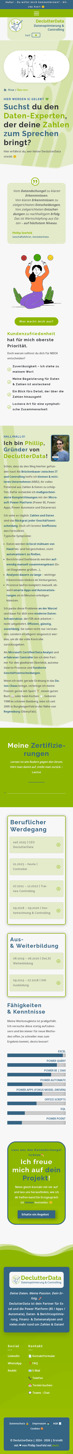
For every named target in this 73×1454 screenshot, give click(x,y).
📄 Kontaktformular (41, 1356)
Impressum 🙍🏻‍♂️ (41, 1423)
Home (11, 90)
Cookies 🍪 (36, 1428)
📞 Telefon (35, 1378)
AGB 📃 (57, 1423)
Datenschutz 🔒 (19, 1423)
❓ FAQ (33, 1363)
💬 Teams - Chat (39, 1393)
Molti (55, 1445)
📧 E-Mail (34, 1370)
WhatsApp (15, 1363)
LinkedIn (14, 1356)
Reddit (12, 1370)
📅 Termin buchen (40, 1385)
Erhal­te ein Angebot (35, 1214)
